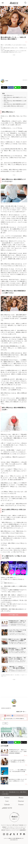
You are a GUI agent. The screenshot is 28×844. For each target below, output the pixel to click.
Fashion (7, 798)
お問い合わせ (15, 825)
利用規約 (4, 827)
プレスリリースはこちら (6, 825)
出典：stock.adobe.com (22, 34)
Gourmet (21, 801)
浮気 (6, 723)
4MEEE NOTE (7, 808)
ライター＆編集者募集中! (21, 830)
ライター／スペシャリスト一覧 (17, 828)
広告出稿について (23, 825)
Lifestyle (7, 805)
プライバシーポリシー (20, 827)
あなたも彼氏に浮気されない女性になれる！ (14, 106)
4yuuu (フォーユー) (10, 830)
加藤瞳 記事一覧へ (20, 711)
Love (7, 801)
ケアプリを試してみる (13, 614)
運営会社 (3, 830)
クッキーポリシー (6, 828)
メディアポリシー (11, 827)
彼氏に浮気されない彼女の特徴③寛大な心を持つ (15, 104)
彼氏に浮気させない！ (9, 95)
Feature (21, 805)
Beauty (21, 798)
